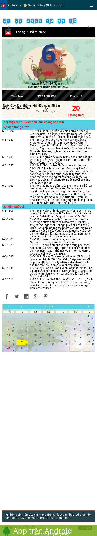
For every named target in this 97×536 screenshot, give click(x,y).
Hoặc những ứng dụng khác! (51, 534)
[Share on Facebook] (6, 296)
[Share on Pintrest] (45, 296)
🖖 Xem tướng (34, 5)
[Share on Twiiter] (16, 296)
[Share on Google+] (35, 296)
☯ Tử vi (13, 5)
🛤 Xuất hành (55, 5)
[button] (9, 26)
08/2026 (48, 306)
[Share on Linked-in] (26, 296)
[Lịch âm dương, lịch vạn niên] (3, 5)
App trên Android (42, 531)
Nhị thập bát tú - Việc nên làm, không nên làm (33, 122)
